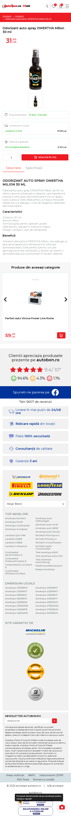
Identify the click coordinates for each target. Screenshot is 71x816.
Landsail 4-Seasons (16, 546)
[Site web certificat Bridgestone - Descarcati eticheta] (35, 693)
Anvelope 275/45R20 (47, 609)
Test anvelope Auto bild (49, 556)
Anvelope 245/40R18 (16, 613)
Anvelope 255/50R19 (47, 602)
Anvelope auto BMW (47, 528)
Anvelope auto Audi (47, 524)
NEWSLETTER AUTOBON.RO (23, 716)
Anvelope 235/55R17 (47, 595)
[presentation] (5, 299)
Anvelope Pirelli (14, 522)
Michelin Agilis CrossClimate (44, 547)
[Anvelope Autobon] (16, 6)
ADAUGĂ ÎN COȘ (46, 157)
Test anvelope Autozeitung (43, 560)
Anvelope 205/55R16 (16, 587)
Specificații (34, 168)
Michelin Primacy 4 (46, 539)
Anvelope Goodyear (16, 529)
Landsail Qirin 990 (15, 535)
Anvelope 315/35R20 (47, 613)
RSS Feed (23, 779)
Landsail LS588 (13, 539)
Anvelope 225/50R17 (47, 591)
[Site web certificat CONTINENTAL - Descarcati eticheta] (35, 672)
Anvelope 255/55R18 (16, 602)
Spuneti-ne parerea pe (31, 392)
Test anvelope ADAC (47, 552)
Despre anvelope (45, 569)
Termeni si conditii (43, 779)
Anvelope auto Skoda (48, 531)
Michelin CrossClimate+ (49, 542)
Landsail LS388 (13, 542)
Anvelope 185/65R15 (16, 598)
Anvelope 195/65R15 (16, 595)
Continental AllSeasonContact (15, 572)
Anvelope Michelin (15, 518)
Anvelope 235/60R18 (16, 606)
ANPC (32, 775)
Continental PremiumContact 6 (15, 559)
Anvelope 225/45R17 (16, 591)
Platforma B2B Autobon (49, 566)
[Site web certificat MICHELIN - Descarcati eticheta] (35, 632)
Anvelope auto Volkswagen (44, 519)
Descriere (13, 168)
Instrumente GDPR (51, 775)
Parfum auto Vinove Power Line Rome (29, 318)
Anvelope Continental (17, 525)
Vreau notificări (15, 775)
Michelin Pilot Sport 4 (47, 535)
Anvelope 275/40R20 (47, 606)
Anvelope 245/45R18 (16, 609)
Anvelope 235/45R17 (47, 587)
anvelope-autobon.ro (28, 785)
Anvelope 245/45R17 (47, 598)
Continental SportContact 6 (13, 553)
